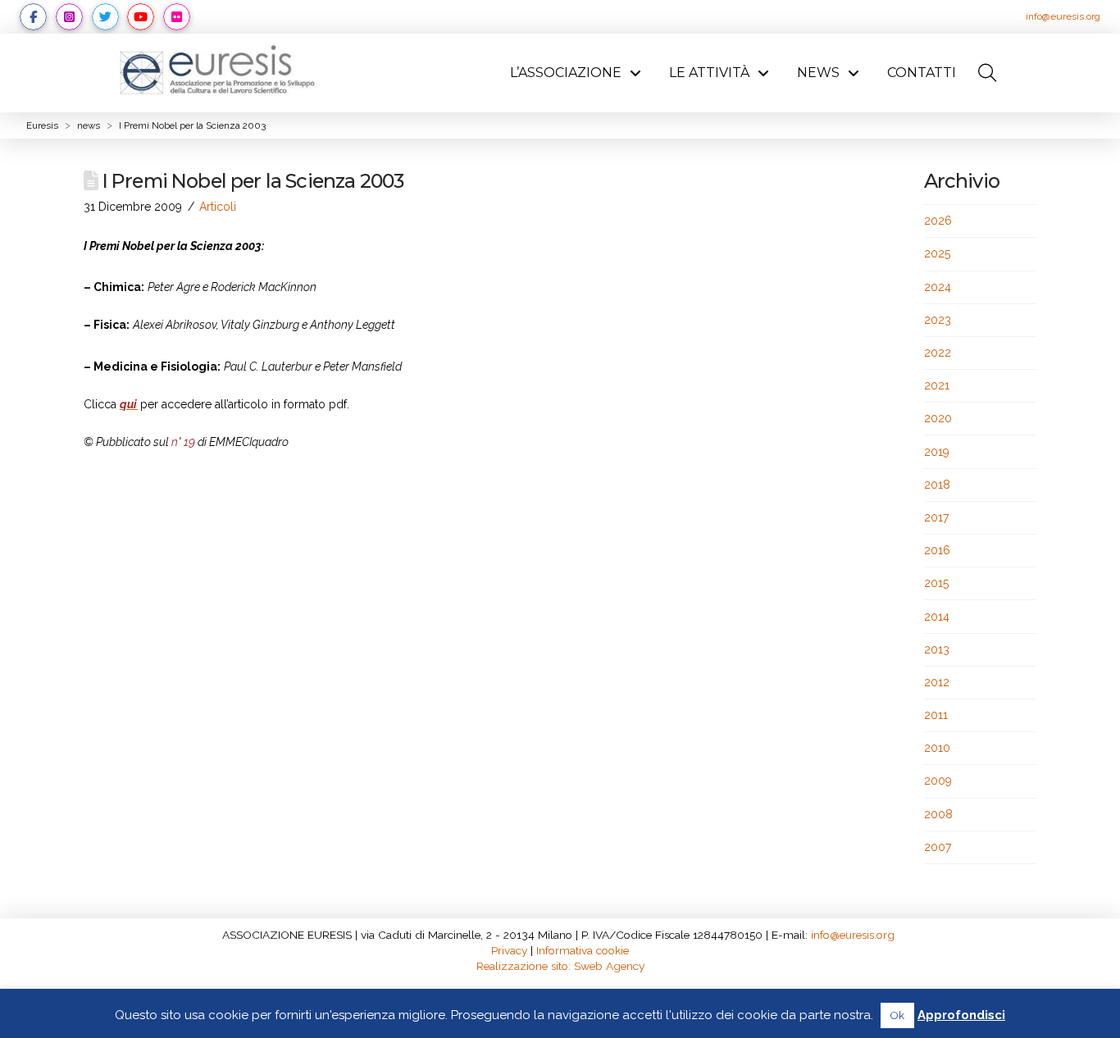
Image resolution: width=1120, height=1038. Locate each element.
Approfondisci (961, 1015)
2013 (936, 649)
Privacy (509, 950)
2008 (938, 814)
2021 (936, 385)
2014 (936, 616)
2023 (937, 319)
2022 (937, 352)
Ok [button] (897, 1015)
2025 (937, 253)
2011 (936, 715)
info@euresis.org (1063, 16)
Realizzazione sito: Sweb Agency (560, 965)
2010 (937, 747)
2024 (937, 287)
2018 (937, 484)
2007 (937, 847)
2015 (936, 583)
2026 (938, 220)
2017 (936, 517)
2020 (938, 418)
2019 (936, 451)
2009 (938, 780)
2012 (936, 682)
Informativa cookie (582, 950)
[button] (988, 73)
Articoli (217, 206)
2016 (937, 550)
